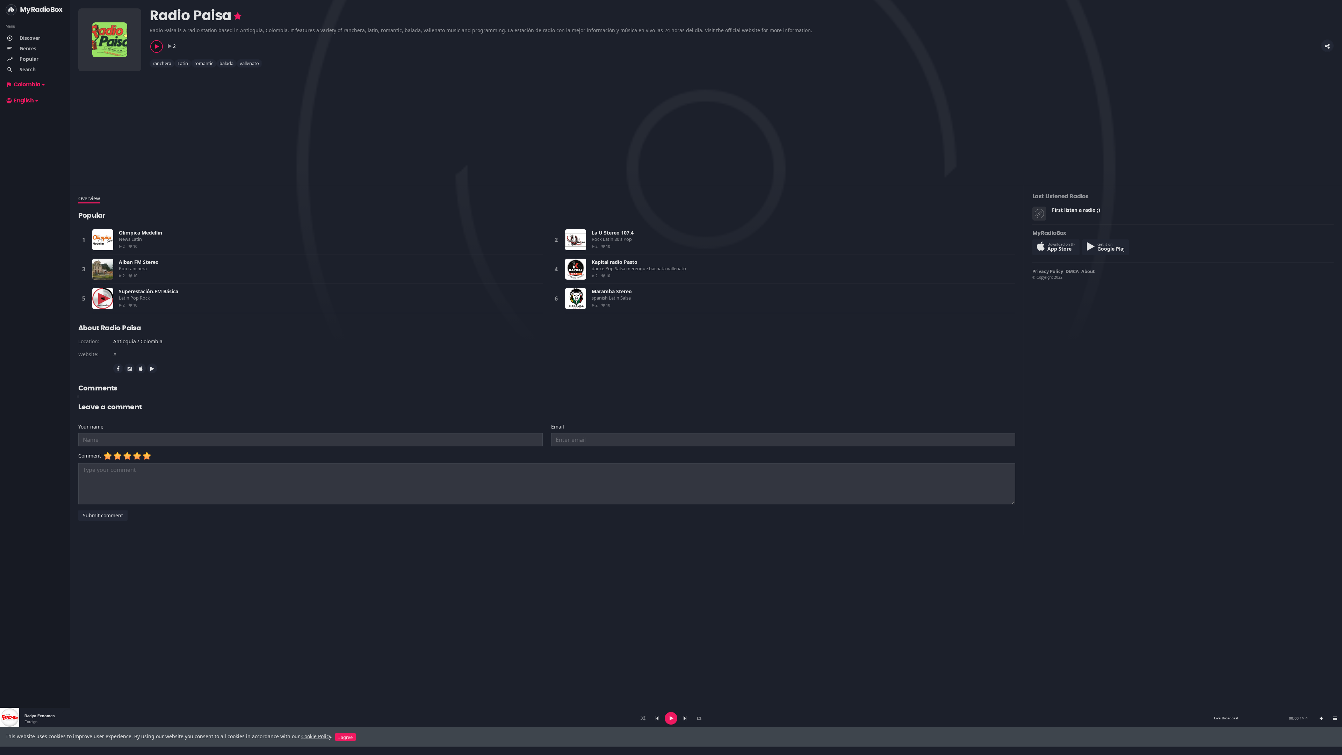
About (1088, 271)
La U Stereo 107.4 (613, 232)
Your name (90, 426)
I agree (345, 737)
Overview (89, 198)
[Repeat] (699, 718)
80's (618, 239)
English (20, 101)
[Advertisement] (288, 122)
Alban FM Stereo (139, 262)
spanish (600, 298)
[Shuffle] (643, 718)
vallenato (249, 63)
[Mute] (1321, 718)
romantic (203, 63)
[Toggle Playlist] (1335, 718)
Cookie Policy (316, 736)
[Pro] (237, 16)
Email (557, 426)
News (125, 239)
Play (103, 240)
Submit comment (103, 515)
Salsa (620, 268)
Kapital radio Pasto (614, 262)
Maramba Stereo (612, 291)
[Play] (671, 718)
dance (598, 268)
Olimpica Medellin (140, 232)
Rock (597, 239)
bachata (658, 268)
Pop (628, 239)
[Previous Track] (657, 718)
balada (226, 63)
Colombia (23, 84)
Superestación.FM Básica (148, 291)
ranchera (162, 63)
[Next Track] (685, 718)
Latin (183, 63)
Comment (91, 455)
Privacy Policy (1047, 271)
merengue (637, 268)
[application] (671, 718)
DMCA (1072, 271)
